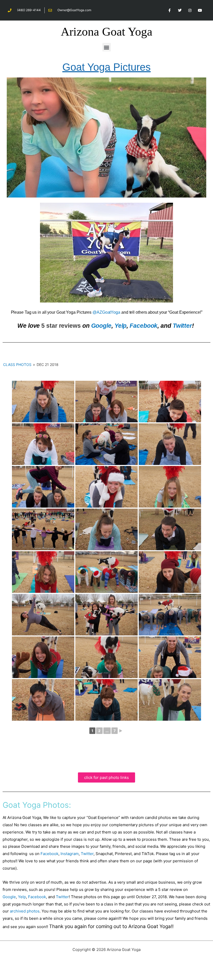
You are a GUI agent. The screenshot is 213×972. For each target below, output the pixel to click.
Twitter (182, 325)
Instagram (70, 853)
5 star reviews (61, 325)
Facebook (143, 325)
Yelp (121, 325)
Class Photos (17, 364)
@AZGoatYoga (106, 312)
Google (101, 325)
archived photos (24, 911)
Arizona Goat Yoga (106, 31)
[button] (106, 47)
